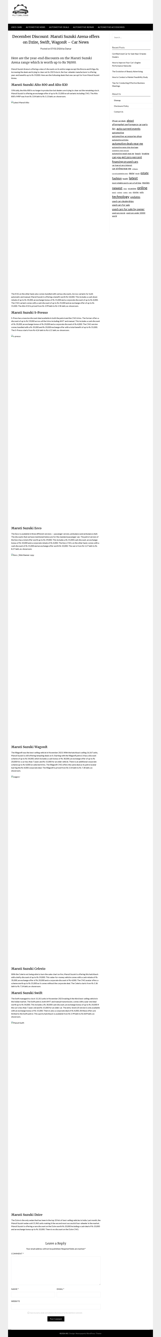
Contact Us (118, 112)
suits (142, 192)
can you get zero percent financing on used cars (127, 159)
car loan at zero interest (122, 165)
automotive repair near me (123, 153)
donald (137, 173)
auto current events (128, 128)
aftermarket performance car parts (130, 124)
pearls (114, 192)
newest (117, 188)
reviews (119, 192)
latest (133, 178)
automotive (118, 132)
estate (144, 173)
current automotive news (120, 173)
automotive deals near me (127, 143)
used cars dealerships (123, 201)
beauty (138, 153)
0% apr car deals (119, 121)
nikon (125, 188)
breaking (145, 153)
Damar (68, 48)
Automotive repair (83, 27)
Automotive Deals (59, 27)
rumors (125, 192)
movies (145, 182)
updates (135, 197)
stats (130, 192)
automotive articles (120, 140)
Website (15, 1301)
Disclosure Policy (121, 106)
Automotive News (35, 27)
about (130, 120)
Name (15, 1289)
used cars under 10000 (135, 213)
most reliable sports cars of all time (126, 183)
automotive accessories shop (127, 136)
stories (136, 192)
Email (60, 1289)
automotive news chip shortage (125, 147)
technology (120, 197)
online (142, 188)
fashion (117, 178)
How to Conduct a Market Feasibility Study (130, 77)
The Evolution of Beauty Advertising (127, 71)
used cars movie (118, 213)
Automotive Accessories (111, 27)
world (114, 216)
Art (113, 128)
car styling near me (121, 168)
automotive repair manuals (120, 150)
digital (131, 173)
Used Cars (16, 27)
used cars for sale (121, 205)
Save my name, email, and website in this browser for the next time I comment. (56, 1313)
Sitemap (117, 100)
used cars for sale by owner (128, 209)
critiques (135, 169)
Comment (17, 1253)
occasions (132, 188)
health (125, 178)
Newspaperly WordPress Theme (88, 1333)
